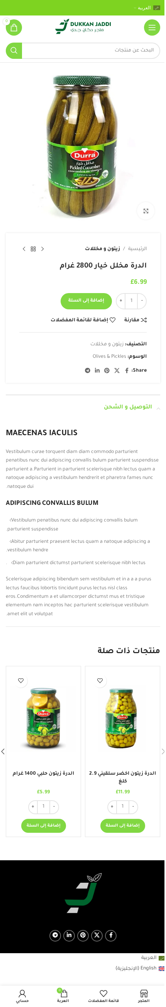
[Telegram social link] (88, 371)
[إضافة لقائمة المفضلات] (100, 681)
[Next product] (24, 249)
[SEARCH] (14, 51)
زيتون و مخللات (102, 249)
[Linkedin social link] (97, 371)
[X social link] (117, 371)
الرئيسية (137, 249)
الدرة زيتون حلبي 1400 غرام (43, 774)
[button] (122, 826)
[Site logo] (83, 28)
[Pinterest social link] (107, 371)
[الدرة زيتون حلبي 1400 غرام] (43, 718)
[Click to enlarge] (145, 211)
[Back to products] (33, 249)
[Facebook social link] (126, 371)
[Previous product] (42, 249)
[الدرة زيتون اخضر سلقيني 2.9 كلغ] (122, 718)
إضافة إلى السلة (86, 301)
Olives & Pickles (109, 357)
